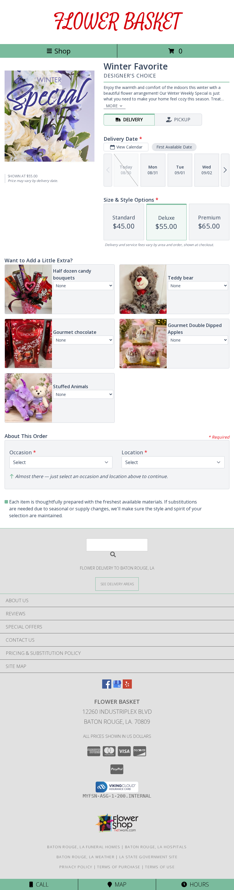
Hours (198, 884)
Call (41, 884)
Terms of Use (160, 866)
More (112, 105)
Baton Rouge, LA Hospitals (156, 846)
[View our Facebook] (106, 686)
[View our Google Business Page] (117, 686)
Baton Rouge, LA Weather (85, 856)
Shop (62, 50)
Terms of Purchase (118, 866)
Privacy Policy (75, 866)
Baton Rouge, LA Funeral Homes (83, 846)
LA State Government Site (148, 856)
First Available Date (174, 147)
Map (119, 884)
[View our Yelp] (127, 686)
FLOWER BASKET (117, 22)
